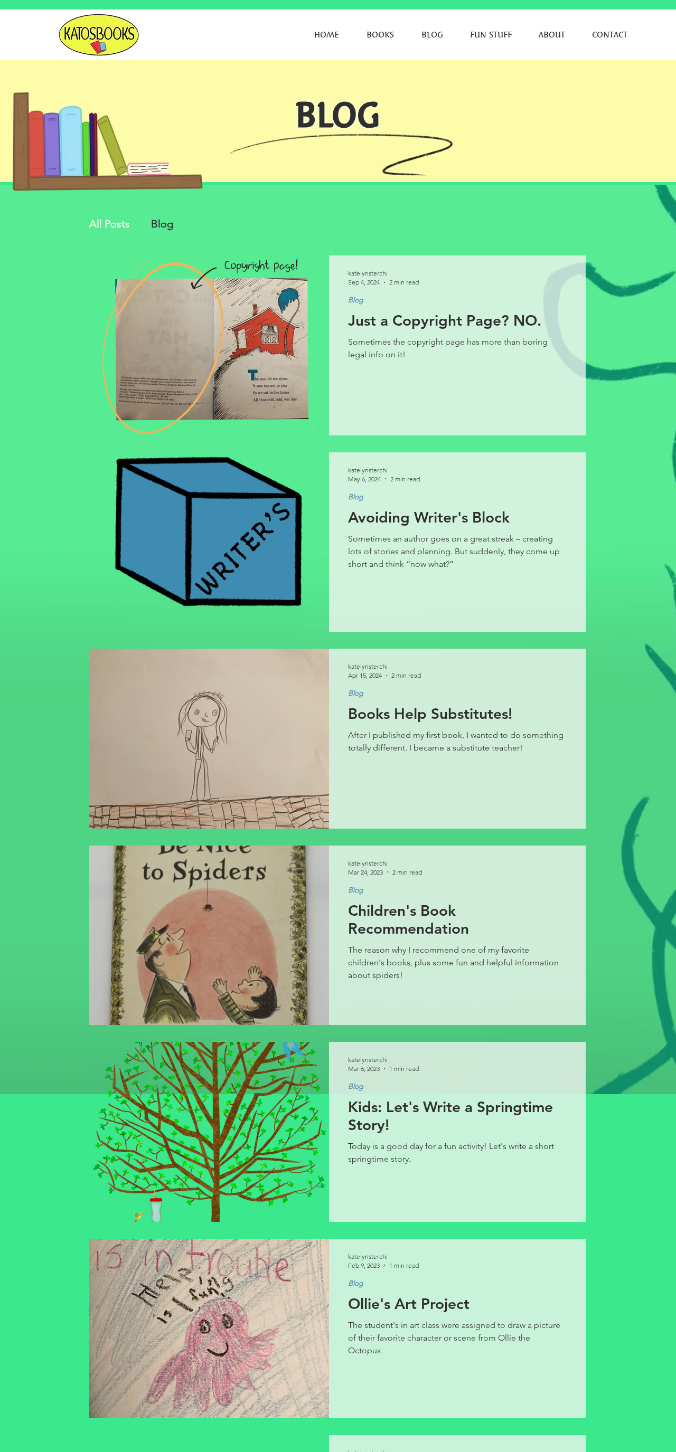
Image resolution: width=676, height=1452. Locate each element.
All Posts (109, 223)
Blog (162, 223)
